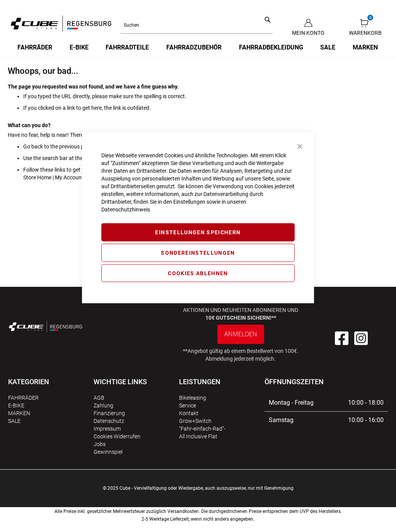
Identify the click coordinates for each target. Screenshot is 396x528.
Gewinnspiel (108, 452)
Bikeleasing (192, 398)
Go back (33, 146)
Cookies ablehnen (198, 273)
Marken (19, 413)
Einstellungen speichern (198, 232)
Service (187, 405)
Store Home (37, 177)
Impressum (107, 429)
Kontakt (188, 413)
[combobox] (196, 25)
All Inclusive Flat (198, 436)
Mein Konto (308, 33)
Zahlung (103, 405)
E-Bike (16, 405)
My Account (69, 177)
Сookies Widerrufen (117, 436)
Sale (14, 421)
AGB (99, 398)
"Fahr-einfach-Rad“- (202, 429)
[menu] (198, 47)
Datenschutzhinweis (125, 209)
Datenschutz (109, 421)
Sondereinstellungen (198, 252)
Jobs (100, 444)
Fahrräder (23, 398)
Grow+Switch (195, 421)
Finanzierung (109, 413)
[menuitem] (35, 47)
